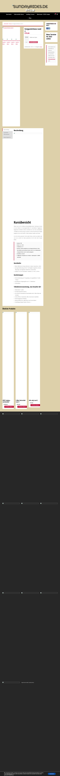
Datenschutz (31, 682)
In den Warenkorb (33, 42)
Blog (30, 18)
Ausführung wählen (9, 406)
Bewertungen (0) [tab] (7, 137)
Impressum (23, 682)
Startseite (8, 14)
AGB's (27, 682)
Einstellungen (9, 773)
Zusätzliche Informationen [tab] (6, 133)
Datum (26, 37)
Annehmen (52, 773)
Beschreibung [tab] (6, 129)
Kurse (10, 23)
